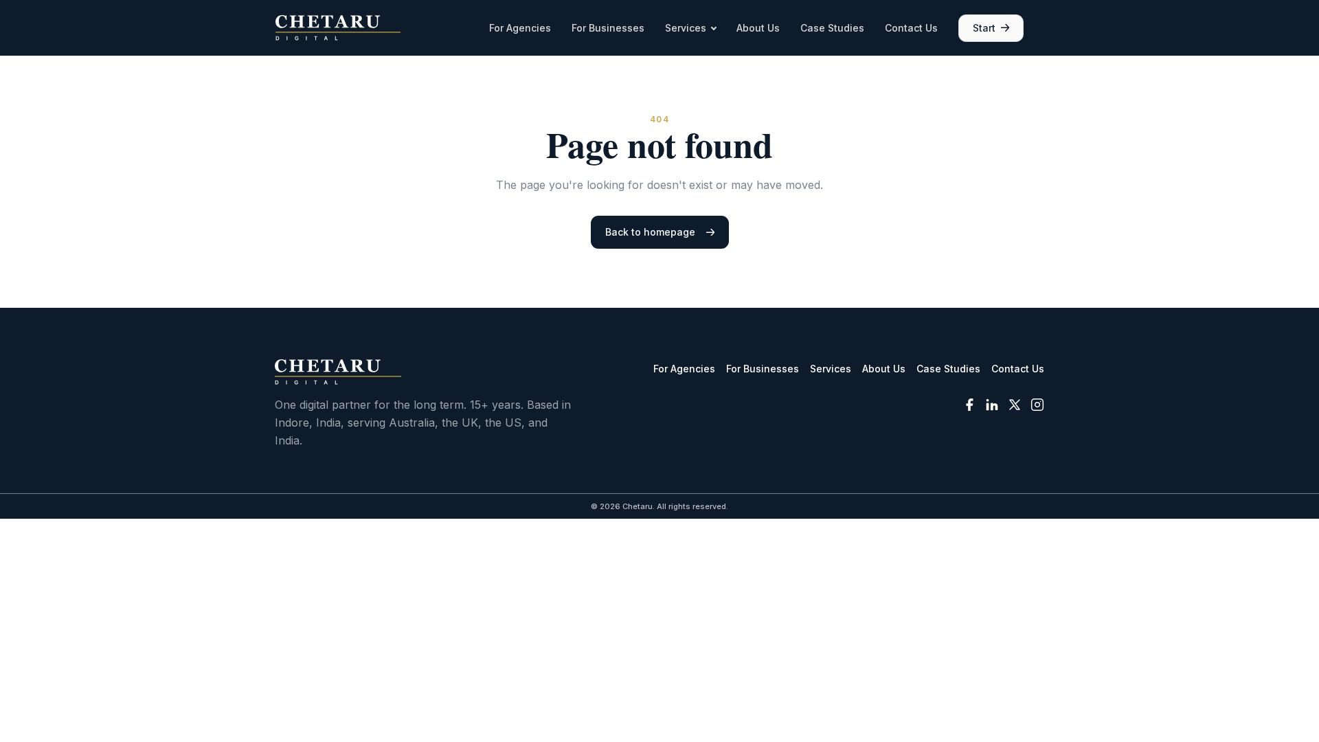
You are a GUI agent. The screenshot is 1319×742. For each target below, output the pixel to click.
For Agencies (520, 28)
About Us (758, 28)
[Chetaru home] (338, 28)
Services (685, 28)
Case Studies (832, 28)
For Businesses (608, 28)
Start (984, 28)
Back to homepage (650, 232)
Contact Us (911, 28)
